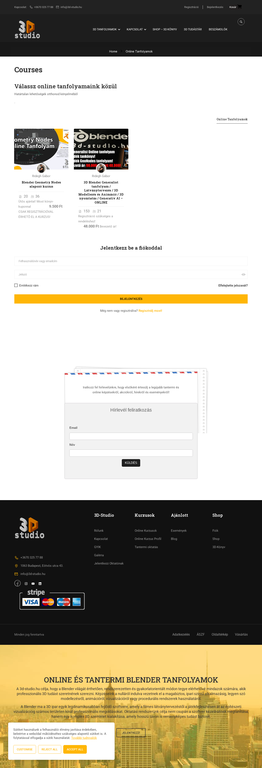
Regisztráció (191, 7)
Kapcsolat (135, 29)
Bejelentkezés (215, 7)
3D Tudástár (193, 29)
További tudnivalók (84, 738)
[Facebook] (23, 338)
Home (113, 51)
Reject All (50, 749)
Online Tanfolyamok (232, 119)
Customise (25, 749)
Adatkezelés (181, 634)
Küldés (131, 462)
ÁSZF (201, 634)
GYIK (97, 547)
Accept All (75, 749)
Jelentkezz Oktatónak (109, 563)
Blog (174, 539)
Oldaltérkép (220, 634)
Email (73, 427)
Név (72, 444)
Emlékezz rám (28, 285)
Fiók (215, 530)
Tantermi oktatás (146, 547)
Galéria (99, 555)
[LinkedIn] (32, 338)
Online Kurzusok (146, 530)
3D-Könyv (218, 547)
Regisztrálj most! (150, 311)
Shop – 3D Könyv (165, 29)
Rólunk (99, 530)
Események (179, 530)
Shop (215, 539)
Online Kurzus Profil (148, 539)
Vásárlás (241, 634)
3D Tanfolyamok (105, 29)
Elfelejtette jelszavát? (233, 285)
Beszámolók (218, 29)
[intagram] (26, 584)
